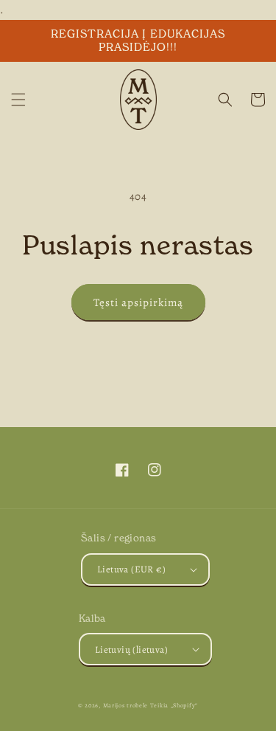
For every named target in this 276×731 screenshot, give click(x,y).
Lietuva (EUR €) (131, 569)
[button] (18, 99)
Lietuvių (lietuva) (131, 649)
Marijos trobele (126, 705)
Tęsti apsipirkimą (138, 302)
